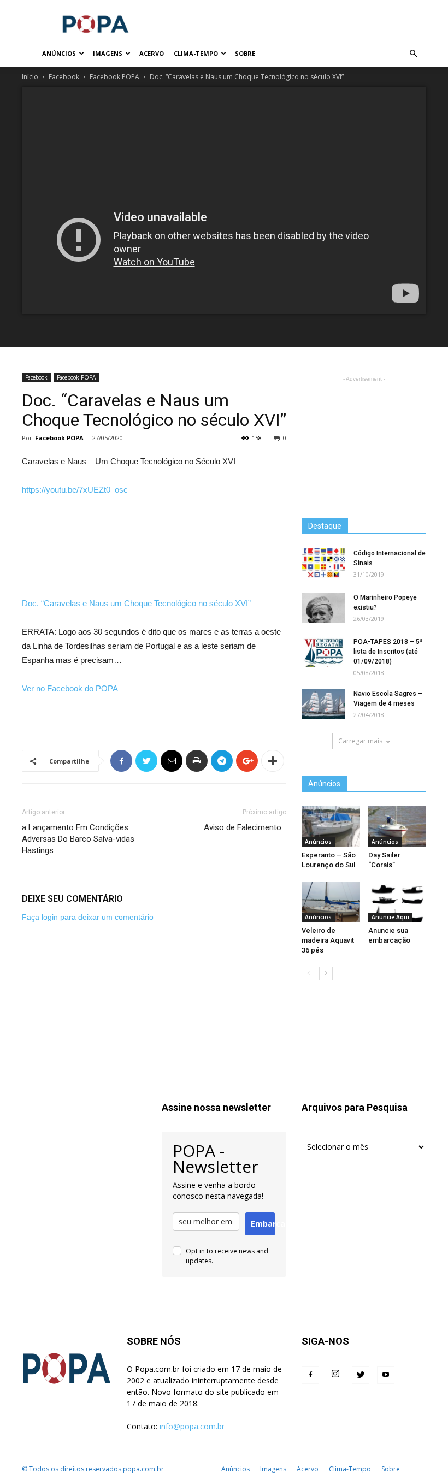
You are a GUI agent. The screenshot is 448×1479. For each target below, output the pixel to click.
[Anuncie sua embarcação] (397, 902)
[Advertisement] (298, 24)
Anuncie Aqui (390, 917)
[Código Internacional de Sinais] (323, 563)
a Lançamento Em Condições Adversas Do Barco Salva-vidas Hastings (78, 839)
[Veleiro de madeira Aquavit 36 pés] (331, 902)
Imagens (107, 53)
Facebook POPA (114, 76)
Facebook (64, 76)
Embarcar (263, 1223)
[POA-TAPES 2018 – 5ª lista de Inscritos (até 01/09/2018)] (323, 652)
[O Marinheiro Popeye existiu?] (323, 608)
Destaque (324, 526)
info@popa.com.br (192, 1426)
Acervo (151, 53)
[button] (413, 54)
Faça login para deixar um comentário (88, 917)
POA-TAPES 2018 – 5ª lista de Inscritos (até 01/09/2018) (387, 651)
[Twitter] (360, 1375)
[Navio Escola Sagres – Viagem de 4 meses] (323, 704)
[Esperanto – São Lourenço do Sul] (331, 826)
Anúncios (59, 53)
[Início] (29, 53)
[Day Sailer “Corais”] (397, 826)
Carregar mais (360, 741)
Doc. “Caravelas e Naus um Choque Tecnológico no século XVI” (136, 603)
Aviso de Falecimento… (245, 827)
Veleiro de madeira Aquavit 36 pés (328, 940)
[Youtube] (385, 1375)
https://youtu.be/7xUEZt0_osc (75, 489)
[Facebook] (310, 1375)
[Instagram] (335, 1374)
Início (30, 76)
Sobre (245, 53)
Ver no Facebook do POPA (70, 688)
